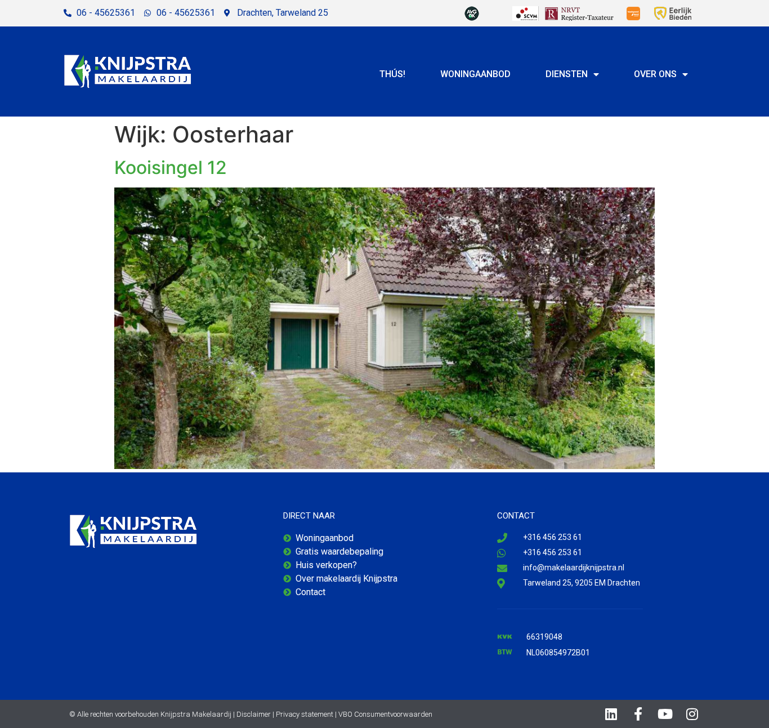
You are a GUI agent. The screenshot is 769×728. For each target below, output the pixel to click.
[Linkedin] (611, 714)
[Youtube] (665, 714)
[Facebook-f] (638, 714)
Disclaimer (253, 714)
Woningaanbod (475, 74)
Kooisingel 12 (170, 167)
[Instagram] (692, 714)
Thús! (392, 74)
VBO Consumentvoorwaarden (385, 714)
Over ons (655, 74)
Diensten (567, 74)
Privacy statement (304, 714)
